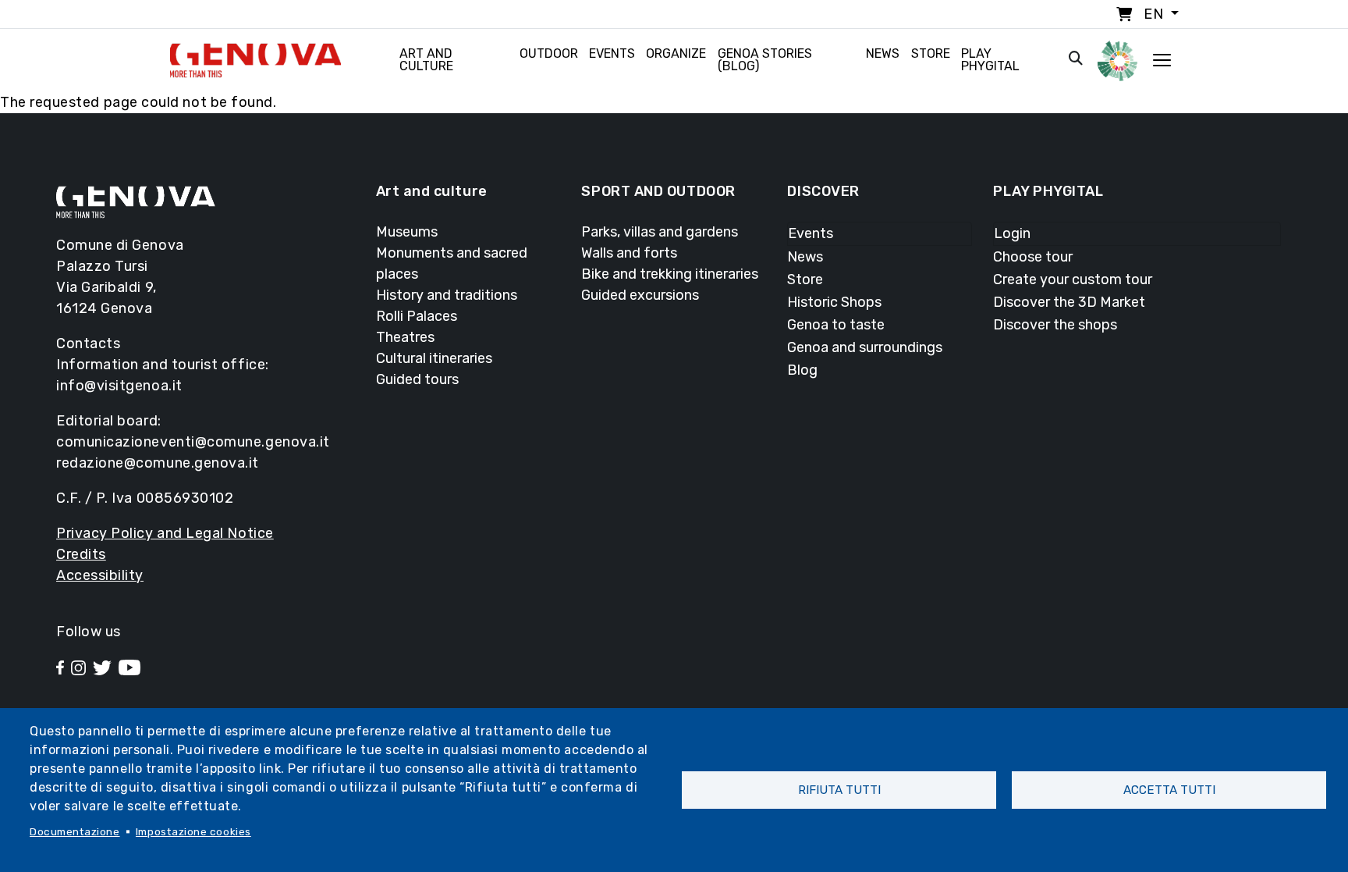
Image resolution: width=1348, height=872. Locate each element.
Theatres (405, 337)
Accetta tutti (1169, 790)
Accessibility (100, 575)
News (882, 53)
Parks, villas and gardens (659, 231)
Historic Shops (834, 302)
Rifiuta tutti (839, 790)
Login (1012, 233)
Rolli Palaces (416, 316)
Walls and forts (629, 253)
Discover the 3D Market (1069, 302)
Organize (676, 53)
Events (612, 53)
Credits (81, 554)
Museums (407, 231)
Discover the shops (1055, 324)
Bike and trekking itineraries (669, 274)
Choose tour (1033, 256)
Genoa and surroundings (864, 347)
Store (930, 53)
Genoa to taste (836, 324)
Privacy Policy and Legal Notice (165, 533)
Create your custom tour (1072, 279)
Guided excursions (640, 295)
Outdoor (549, 53)
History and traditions (446, 295)
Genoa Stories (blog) (765, 59)
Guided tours (417, 379)
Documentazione (75, 831)
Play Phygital (990, 59)
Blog (802, 370)
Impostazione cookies (193, 831)
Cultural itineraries (434, 358)
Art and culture (426, 59)
